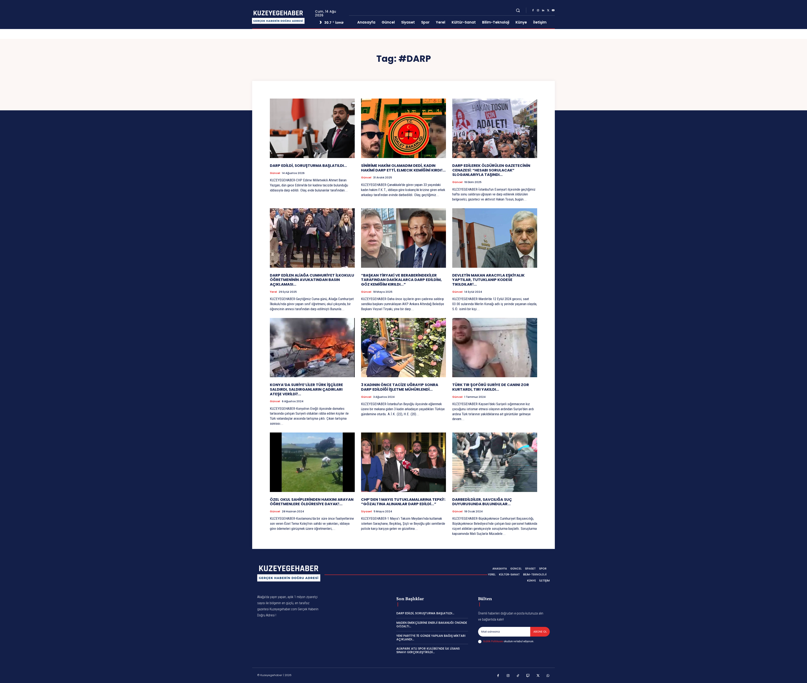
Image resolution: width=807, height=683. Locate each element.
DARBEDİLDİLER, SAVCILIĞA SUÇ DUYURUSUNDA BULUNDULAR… (482, 502)
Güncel (275, 173)
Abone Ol (540, 632)
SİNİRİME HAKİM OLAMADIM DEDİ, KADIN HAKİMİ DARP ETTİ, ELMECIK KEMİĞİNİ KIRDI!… (403, 168)
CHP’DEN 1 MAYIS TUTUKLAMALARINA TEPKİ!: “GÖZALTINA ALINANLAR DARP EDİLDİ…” (403, 502)
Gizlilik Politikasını (493, 641)
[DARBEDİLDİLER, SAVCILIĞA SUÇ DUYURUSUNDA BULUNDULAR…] (494, 462)
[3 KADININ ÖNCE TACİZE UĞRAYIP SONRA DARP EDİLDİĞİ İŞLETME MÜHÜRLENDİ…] (403, 347)
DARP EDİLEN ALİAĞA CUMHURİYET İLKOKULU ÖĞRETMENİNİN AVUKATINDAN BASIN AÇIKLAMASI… (312, 280)
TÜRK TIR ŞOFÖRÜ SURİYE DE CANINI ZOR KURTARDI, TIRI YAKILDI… (490, 387)
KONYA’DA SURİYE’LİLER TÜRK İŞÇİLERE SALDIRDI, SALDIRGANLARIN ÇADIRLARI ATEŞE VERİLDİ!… (306, 389)
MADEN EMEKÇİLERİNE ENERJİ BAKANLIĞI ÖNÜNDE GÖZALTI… (431, 624)
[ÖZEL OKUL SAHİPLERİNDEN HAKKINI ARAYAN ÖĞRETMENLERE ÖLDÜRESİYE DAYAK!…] (312, 462)
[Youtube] (553, 10)
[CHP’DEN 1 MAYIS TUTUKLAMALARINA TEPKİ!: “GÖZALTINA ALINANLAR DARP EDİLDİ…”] (403, 462)
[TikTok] (518, 676)
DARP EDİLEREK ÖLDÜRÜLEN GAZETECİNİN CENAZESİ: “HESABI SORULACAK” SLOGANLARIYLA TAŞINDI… (491, 170)
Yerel (273, 292)
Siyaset (366, 511)
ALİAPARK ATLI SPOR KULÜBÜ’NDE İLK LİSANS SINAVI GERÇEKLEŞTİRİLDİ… (428, 650)
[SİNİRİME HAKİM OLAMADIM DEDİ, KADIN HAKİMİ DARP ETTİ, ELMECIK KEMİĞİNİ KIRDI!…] (403, 128)
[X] (548, 10)
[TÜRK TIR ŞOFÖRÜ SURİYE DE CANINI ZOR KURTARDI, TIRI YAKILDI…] (494, 347)
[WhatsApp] (548, 676)
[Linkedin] (543, 10)
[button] (518, 10)
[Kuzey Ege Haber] (283, 17)
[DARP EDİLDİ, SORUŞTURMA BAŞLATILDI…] (312, 128)
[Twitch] (528, 676)
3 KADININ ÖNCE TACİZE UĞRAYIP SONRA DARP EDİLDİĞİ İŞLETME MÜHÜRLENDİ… (399, 387)
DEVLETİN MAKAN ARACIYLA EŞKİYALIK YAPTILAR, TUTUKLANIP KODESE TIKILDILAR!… (488, 280)
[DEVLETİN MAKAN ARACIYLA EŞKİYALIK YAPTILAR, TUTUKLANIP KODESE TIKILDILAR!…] (494, 238)
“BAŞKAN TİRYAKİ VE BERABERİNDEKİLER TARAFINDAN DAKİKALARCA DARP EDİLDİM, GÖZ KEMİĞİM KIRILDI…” (401, 280)
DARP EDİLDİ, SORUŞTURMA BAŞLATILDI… (308, 165)
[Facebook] (532, 10)
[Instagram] (538, 10)
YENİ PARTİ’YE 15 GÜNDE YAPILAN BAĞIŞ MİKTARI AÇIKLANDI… (430, 637)
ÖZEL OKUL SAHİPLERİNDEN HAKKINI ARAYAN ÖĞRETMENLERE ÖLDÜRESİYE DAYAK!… (311, 502)
